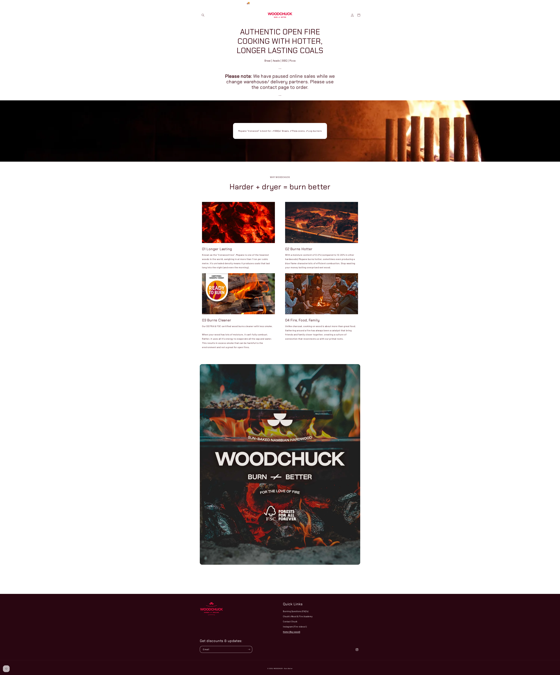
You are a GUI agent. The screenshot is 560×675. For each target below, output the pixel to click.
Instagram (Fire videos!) (295, 626)
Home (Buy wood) (291, 632)
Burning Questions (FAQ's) (295, 611)
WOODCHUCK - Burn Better (283, 668)
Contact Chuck (290, 621)
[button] (203, 15)
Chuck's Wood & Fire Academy (298, 616)
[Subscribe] (249, 649)
